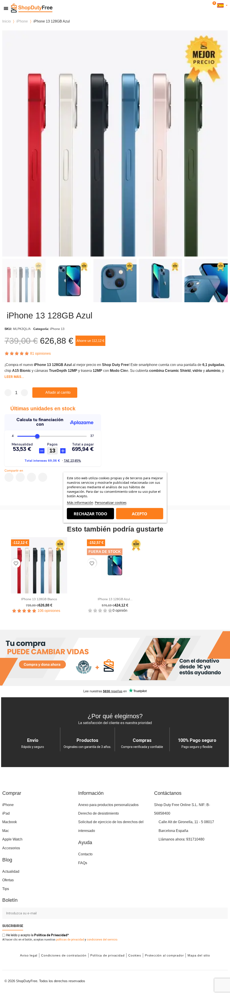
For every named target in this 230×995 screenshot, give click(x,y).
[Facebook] (8, 477)
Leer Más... (14, 377)
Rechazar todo (90, 513)
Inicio (6, 21)
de (50, 935)
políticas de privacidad (70, 939)
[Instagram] (190, 980)
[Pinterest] (31, 477)
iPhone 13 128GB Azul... (115, 599)
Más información (80, 502)
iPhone (22, 21)
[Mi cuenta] (207, 5)
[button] (200, 5)
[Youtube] (200, 980)
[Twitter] (210, 980)
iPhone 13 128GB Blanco (39, 599)
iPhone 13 (57, 329)
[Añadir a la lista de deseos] (86, 393)
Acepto (139, 513)
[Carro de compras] (213, 5)
